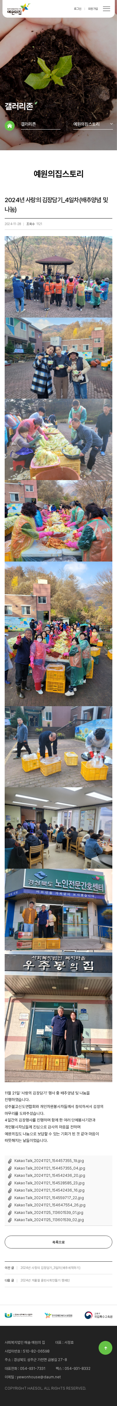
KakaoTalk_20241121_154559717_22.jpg (49, 1198)
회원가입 (93, 8)
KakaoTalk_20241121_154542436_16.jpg (49, 1190)
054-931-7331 (32, 1368)
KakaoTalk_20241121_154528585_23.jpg (49, 1183)
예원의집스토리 (86, 124)
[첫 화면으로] (10, 126)
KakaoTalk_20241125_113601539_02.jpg (49, 1220)
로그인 (77, 8)
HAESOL (19, 9)
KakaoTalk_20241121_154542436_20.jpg (49, 1175)
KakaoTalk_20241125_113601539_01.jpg (48, 1212)
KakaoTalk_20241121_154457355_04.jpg (49, 1168)
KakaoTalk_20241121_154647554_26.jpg (49, 1205)
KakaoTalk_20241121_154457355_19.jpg (49, 1161)
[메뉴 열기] (106, 8)
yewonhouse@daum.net (39, 1377)
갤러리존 (28, 124)
